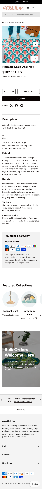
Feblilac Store (11, 483)
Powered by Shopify (23, 483)
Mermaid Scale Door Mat (16, 22)
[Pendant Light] (10, 299)
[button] (33, 8)
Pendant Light (10, 310)
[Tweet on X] (11, 105)
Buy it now (21, 99)
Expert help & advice (23, 401)
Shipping (5, 76)
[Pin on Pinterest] (21, 105)
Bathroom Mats (29, 312)
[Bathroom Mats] (29, 299)
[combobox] (21, 14)
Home (4, 22)
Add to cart (28, 91)
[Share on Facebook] (16, 105)
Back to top (21, 410)
